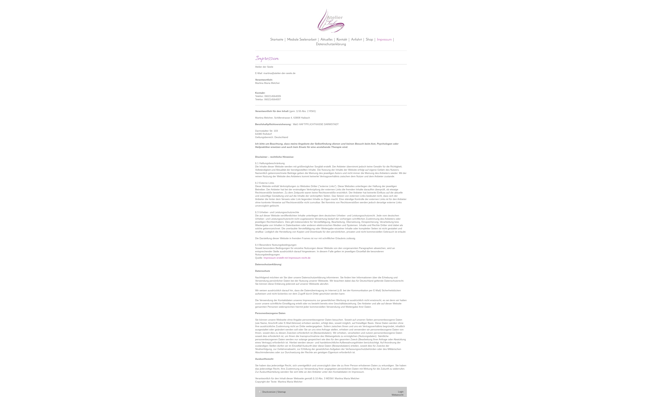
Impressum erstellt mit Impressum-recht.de (287, 257)
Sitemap (281, 392)
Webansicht (397, 395)
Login (400, 391)
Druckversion (269, 392)
